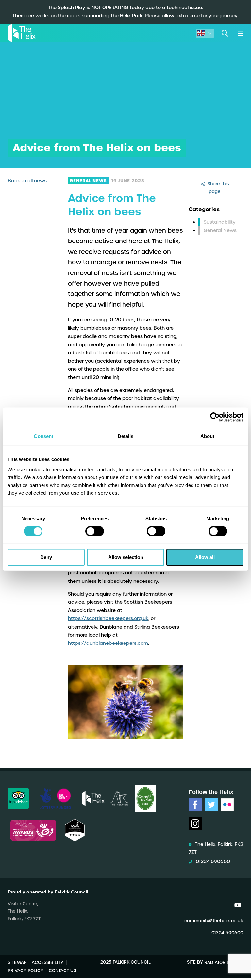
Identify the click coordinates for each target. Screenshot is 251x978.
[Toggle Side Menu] (240, 33)
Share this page (217, 187)
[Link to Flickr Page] (227, 804)
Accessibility (47, 962)
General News (220, 230)
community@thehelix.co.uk (213, 921)
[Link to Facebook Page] (195, 804)
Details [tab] (126, 436)
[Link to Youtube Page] (237, 905)
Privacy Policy (25, 970)
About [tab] (207, 436)
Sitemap (17, 962)
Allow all (205, 557)
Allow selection (125, 557)
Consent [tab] (43, 436)
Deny (46, 557)
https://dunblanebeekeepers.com (108, 643)
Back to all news (27, 181)
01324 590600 (213, 861)
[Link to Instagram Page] (195, 823)
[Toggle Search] (225, 33)
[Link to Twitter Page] (211, 804)
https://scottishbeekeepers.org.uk (108, 618)
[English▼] (205, 33)
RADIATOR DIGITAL (223, 962)
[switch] (94, 531)
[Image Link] (18, 798)
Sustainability (220, 222)
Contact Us (62, 970)
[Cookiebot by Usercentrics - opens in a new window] (214, 417)
